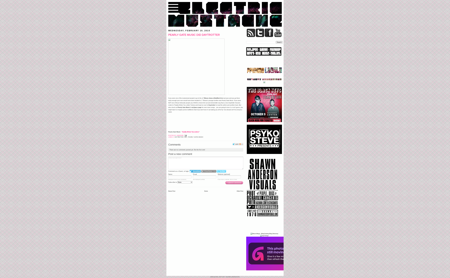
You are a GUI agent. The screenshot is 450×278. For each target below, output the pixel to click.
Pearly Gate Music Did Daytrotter (194, 34)
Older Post (240, 191)
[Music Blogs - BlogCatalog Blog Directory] (264, 233)
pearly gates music (195, 137)
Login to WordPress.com (208, 171)
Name (170, 174)
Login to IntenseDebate (195, 171)
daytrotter (179, 137)
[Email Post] (185, 135)
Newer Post (171, 191)
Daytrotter (211, 105)
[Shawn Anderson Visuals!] (262, 217)
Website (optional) (224, 174)
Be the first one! (199, 150)
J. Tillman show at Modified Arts (212, 98)
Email (195, 174)
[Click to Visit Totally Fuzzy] (271, 270)
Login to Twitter (221, 171)
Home (206, 191)
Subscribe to (172, 182)
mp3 (185, 137)
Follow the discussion (241, 144)
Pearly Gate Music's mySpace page (189, 107)
